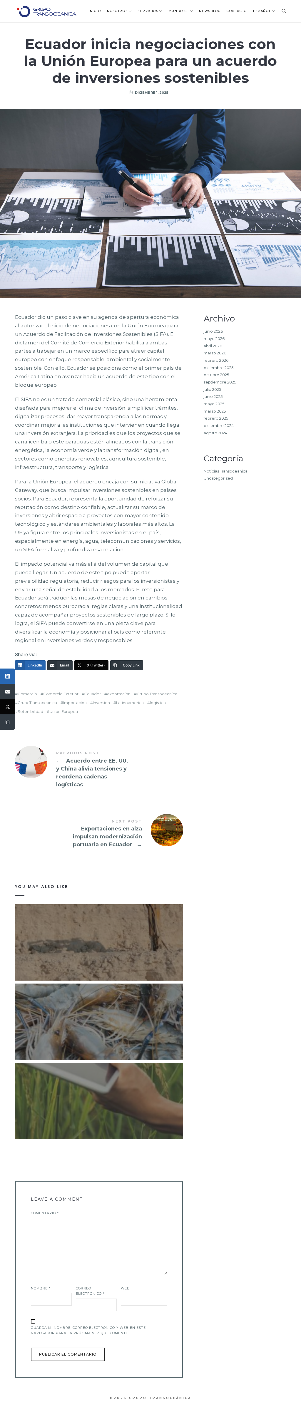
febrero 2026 (216, 360)
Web (125, 1288)
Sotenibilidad (30, 711)
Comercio (27, 694)
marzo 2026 (215, 353)
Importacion (75, 703)
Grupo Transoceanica (157, 694)
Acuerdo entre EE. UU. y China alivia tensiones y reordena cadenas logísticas (99, 770)
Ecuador (93, 694)
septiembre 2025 (220, 382)
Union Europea (63, 711)
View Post (99, 954)
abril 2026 (213, 345)
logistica (158, 703)
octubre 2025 (216, 374)
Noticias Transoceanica (226, 471)
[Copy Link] (7, 722)
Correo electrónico (90, 1291)
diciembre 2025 (218, 367)
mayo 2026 (214, 338)
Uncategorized (218, 478)
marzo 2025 (215, 411)
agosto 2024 (215, 433)
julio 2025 (212, 389)
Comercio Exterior (60, 694)
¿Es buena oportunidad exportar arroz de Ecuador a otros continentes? (99, 1092)
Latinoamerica (130, 703)
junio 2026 (213, 331)
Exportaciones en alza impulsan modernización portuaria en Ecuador (99, 834)
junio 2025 (213, 396)
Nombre (41, 1288)
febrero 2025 (216, 418)
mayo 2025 (214, 403)
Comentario (45, 1213)
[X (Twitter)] (7, 706)
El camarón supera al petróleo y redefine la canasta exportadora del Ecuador (99, 1013)
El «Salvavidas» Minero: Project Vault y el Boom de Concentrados (99, 933)
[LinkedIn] (7, 676)
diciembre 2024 (219, 425)
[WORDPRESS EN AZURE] (46, 11)
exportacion (119, 694)
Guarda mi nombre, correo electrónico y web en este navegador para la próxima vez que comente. (88, 1330)
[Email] (7, 691)
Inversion (101, 703)
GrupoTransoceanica (37, 703)
